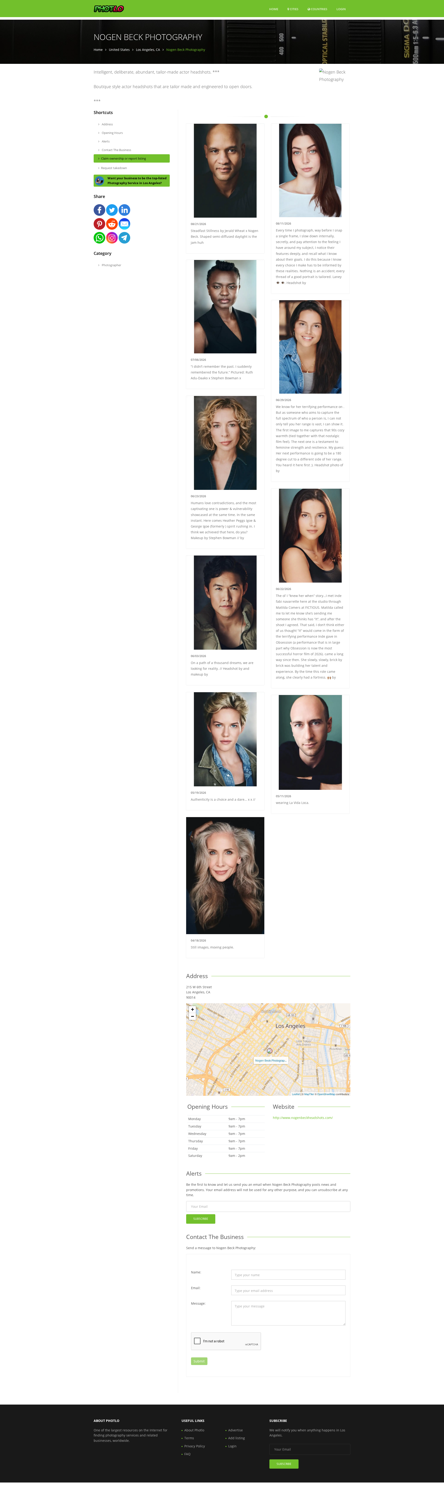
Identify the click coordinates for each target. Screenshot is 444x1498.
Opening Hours (112, 133)
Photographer (111, 265)
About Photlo (194, 1430)
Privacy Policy (194, 1446)
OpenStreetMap (326, 1094)
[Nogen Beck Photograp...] (269, 1051)
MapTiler (309, 1094)
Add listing (236, 1438)
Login (341, 9)
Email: (195, 1288)
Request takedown (114, 168)
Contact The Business (116, 150)
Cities (293, 9)
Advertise (235, 1430)
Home (273, 9)
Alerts (105, 141)
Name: (196, 1272)
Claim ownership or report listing (123, 158)
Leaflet (296, 1094)
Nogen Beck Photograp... (271, 1060)
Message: (198, 1303)
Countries (318, 9)
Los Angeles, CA (148, 49)
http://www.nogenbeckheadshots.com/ (303, 1117)
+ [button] (192, 1009)
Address (107, 124)
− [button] (192, 1016)
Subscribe (200, 1219)
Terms (189, 1438)
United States (119, 49)
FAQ (187, 1454)
